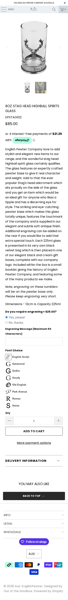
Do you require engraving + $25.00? (30, 312)
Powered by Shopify (48, 591)
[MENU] (2, 9)
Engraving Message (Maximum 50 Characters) (28, 331)
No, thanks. (16, 322)
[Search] (54, 9)
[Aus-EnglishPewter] (34, 9)
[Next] (60, 47)
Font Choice (14, 350)
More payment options (34, 443)
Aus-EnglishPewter (29, 586)
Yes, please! (17, 317)
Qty (7, 413)
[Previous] (8, 47)
